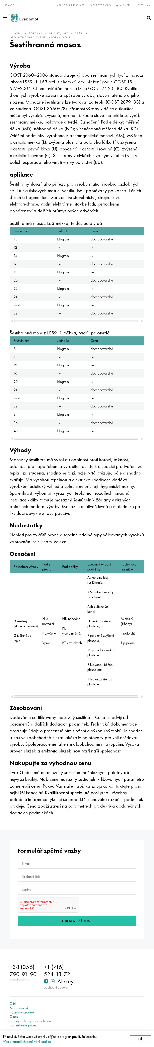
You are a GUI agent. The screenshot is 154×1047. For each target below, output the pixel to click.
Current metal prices (23, 1025)
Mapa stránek (19, 1008)
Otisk (13, 1004)
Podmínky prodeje (22, 1012)
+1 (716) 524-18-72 (57, 970)
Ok (140, 1039)
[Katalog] (6, 17)
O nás (14, 1016)
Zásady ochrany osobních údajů (31, 1021)
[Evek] (25, 18)
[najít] (149, 18)
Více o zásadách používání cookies (27, 1041)
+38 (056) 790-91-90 (71, 5)
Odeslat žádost (77, 921)
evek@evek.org (100, 5)
